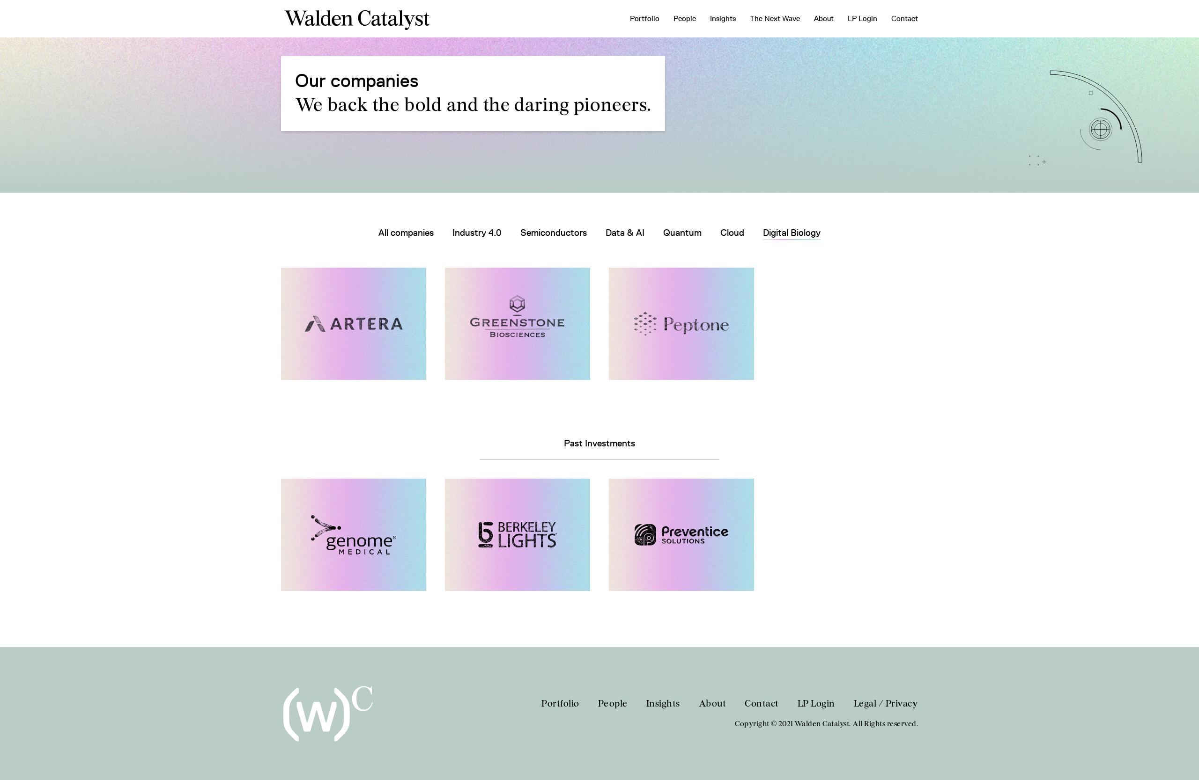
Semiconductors (553, 232)
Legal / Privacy (886, 704)
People (685, 18)
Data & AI (625, 232)
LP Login (862, 18)
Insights (723, 18)
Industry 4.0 (477, 232)
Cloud (732, 232)
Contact (904, 18)
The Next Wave (775, 18)
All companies (406, 232)
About (824, 18)
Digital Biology (792, 232)
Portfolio (644, 18)
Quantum (682, 232)
